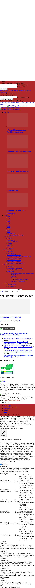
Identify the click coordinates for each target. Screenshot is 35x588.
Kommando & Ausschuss (14, 268)
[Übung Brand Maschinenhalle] (17, 148)
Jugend (6, 283)
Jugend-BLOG (11, 286)
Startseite (6, 112)
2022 (8, 223)
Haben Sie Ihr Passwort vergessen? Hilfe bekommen (15, 90)
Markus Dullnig (4, 321)
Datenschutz (3, 92)
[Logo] (10, 107)
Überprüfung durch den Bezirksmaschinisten (16, 131)
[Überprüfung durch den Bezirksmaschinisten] (17, 126)
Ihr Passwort (21, 87)
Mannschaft (10, 266)
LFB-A (9, 243)
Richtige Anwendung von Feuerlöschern (19, 256)
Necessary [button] (3, 463)
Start (1, 291)
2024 (8, 220)
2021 (8, 225)
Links (5, 412)
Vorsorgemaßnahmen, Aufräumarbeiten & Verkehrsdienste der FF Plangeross (16, 342)
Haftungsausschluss (13, 407)
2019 (8, 228)
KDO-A (9, 238)
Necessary (5, 465)
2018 (8, 230)
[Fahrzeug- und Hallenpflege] (17, 167)
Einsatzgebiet (11, 233)
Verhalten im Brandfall (14, 255)
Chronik (13, 276)
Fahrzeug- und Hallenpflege (18, 171)
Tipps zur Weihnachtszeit (14, 258)
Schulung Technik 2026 (16, 210)
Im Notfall (10, 251)
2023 (8, 222)
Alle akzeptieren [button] (18, 428)
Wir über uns (7, 265)
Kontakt (6, 410)
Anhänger (10, 248)
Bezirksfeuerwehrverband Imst (10, 335)
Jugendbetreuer (11, 284)
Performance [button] (3, 550)
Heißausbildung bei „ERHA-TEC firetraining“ (17, 338)
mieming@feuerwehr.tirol (12, 400)
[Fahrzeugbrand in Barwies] (15, 313)
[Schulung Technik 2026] (17, 206)
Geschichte (10, 271)
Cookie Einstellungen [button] (6, 428)
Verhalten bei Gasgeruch (14, 261)
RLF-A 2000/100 (12, 241)
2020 (8, 227)
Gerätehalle (14, 278)
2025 (8, 218)
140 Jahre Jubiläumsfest (18, 281)
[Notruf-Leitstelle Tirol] (2, 381)
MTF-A (9, 245)
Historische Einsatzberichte (15, 235)
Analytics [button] (3, 558)
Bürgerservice (8, 250)
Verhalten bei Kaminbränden (15, 263)
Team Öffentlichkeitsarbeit (15, 270)
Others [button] (2, 578)
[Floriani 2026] (17, 187)
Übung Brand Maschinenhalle (19, 151)
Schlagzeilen (11, 213)
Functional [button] (3, 541)
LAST (9, 246)
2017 (8, 232)
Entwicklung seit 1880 (21, 279)
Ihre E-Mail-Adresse (23, 97)
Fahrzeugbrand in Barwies (10, 317)
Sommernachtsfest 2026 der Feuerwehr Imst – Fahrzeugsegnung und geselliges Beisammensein (18, 346)
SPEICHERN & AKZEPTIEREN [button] (10, 587)
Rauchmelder (11, 253)
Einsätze (6, 215)
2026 (8, 217)
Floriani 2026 (12, 191)
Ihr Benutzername (22, 85)
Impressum (7, 408)
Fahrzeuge (7, 237)
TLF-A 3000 (11, 240)
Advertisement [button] (4, 568)
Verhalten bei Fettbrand (14, 260)
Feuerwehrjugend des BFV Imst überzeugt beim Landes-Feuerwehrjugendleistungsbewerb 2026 (18, 351)
